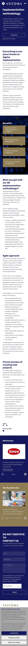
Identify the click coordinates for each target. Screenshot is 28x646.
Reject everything (14, 642)
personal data (6, 581)
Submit (14, 592)
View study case (8, 469)
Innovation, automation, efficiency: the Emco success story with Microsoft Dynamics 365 (13, 464)
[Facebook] (7, 425)
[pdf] (3, 430)
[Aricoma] (14, 3)
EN (25, 3)
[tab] (12, 474)
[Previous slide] (2, 474)
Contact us (14, 35)
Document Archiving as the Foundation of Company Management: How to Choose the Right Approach (13, 512)
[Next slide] (25, 474)
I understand (14, 633)
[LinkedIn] (3, 425)
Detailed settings (14, 637)
